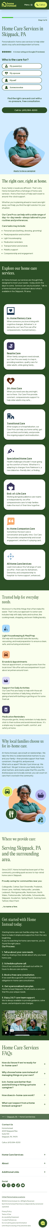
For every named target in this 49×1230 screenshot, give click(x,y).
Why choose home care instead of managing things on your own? (20, 1073)
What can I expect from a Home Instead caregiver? (18, 1104)
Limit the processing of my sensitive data (16, 1226)
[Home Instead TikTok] (18, 1185)
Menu (27, 4)
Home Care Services (12, 1154)
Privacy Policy (7, 1211)
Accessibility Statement (10, 1217)
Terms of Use (6, 1214)
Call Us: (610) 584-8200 (26, 110)
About (5, 1163)
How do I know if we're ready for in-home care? (19, 1064)
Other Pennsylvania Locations (13, 1197)
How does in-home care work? (18, 1095)
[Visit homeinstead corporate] (9, 5)
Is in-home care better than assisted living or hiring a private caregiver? (19, 1084)
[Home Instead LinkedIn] (13, 1185)
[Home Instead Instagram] (8, 1185)
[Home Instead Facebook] (4, 1185)
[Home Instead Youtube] (23, 1185)
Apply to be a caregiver (24, 171)
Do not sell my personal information (14, 1223)
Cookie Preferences (9, 1220)
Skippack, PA (12, 1117)
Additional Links (10, 1172)
